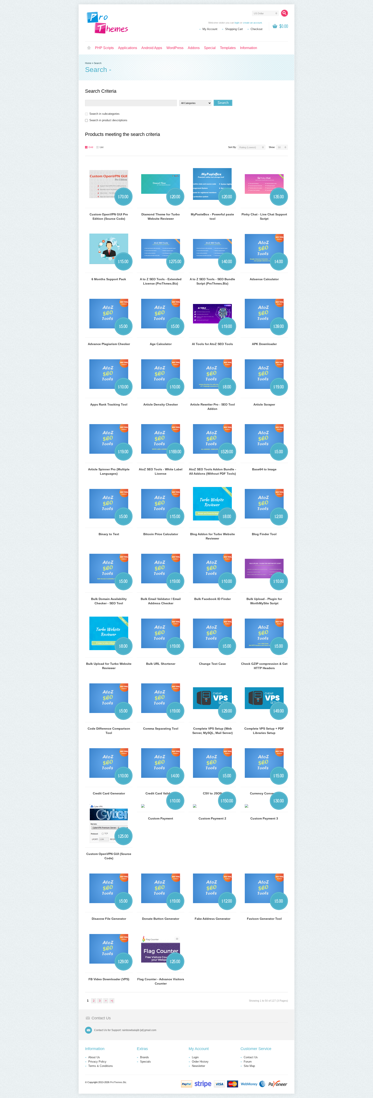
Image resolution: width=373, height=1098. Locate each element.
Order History (200, 1061)
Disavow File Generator (109, 918)
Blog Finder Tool (264, 534)
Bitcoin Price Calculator (160, 534)
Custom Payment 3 (264, 818)
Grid (91, 147)
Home (89, 48)
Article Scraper (264, 404)
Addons (194, 48)
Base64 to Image (264, 469)
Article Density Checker (160, 404)
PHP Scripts (104, 48)
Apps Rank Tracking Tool (108, 404)
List (101, 147)
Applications (127, 48)
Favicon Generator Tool (264, 918)
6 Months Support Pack (109, 279)
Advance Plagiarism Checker (109, 344)
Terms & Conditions (100, 1066)
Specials (145, 1061)
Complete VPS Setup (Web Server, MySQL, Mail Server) (212, 731)
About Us (94, 1057)
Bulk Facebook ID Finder (212, 599)
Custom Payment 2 (212, 818)
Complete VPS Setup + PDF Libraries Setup (264, 731)
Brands (144, 1057)
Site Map (249, 1066)
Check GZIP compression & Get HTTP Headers (264, 666)
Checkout (256, 29)
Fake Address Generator (212, 918)
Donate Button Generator (160, 918)
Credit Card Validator (160, 793)
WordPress (174, 48)
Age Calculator (161, 344)
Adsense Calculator (264, 279)
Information (248, 48)
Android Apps (151, 48)
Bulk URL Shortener (160, 663)
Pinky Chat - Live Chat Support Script (264, 216)
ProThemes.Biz (118, 1082)
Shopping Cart (234, 29)
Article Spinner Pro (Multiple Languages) (109, 471)
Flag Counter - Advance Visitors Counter (160, 981)
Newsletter (198, 1066)
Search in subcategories (104, 113)
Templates (228, 48)
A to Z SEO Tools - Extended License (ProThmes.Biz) (161, 281)
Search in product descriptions (108, 120)
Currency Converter (264, 793)
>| (112, 1000)
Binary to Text (109, 534)
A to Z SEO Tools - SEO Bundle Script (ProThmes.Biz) (212, 281)
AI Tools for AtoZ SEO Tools (212, 344)
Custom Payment (160, 818)
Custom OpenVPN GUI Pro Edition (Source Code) (109, 216)
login (237, 22)
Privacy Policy (97, 1061)
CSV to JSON (212, 793)
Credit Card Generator (109, 793)
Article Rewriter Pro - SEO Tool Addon (212, 407)
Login (195, 1057)
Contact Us (251, 1057)
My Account (209, 29)
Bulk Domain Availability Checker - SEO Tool (109, 601)
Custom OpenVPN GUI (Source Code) (108, 856)
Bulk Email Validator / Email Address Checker (161, 601)
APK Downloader (264, 344)
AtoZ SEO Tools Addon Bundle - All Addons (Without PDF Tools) (212, 471)
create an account (252, 22)
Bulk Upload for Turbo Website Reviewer (108, 666)
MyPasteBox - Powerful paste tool (212, 216)
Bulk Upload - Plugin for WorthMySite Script (264, 601)
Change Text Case (212, 663)
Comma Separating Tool (160, 728)
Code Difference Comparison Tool (109, 731)
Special (210, 48)
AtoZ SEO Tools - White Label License (160, 471)
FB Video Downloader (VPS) (109, 979)
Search (97, 63)
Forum (248, 1061)
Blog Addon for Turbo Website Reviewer (212, 536)
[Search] (284, 13)
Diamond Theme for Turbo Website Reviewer (160, 216)
